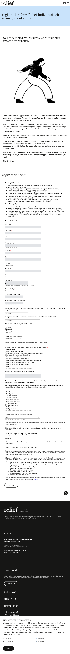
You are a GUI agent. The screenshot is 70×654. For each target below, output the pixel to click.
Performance (9, 641)
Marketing (41, 641)
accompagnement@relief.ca (14, 146)
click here (31, 632)
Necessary (8, 638)
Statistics (41, 638)
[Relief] (7, 3)
